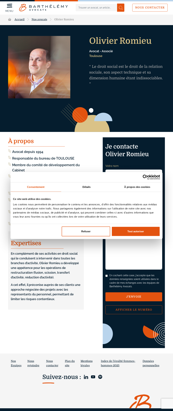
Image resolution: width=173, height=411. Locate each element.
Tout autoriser (135, 231)
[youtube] (93, 376)
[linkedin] (86, 376)
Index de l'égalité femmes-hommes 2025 (118, 363)
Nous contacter (150, 7)
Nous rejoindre (33, 363)
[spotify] (100, 376)
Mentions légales (87, 363)
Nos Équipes (16, 363)
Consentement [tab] (35, 186)
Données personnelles (151, 363)
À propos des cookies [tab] (137, 186)
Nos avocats (39, 19)
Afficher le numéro (134, 309)
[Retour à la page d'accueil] (43, 7)
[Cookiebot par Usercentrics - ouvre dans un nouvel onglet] (145, 177)
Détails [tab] (86, 186)
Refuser (86, 231)
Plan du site (70, 363)
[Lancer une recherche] (120, 8)
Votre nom (118, 166)
